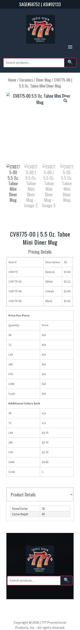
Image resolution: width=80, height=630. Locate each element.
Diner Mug (43, 80)
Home (12, 80)
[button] (65, 101)
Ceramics (26, 80)
